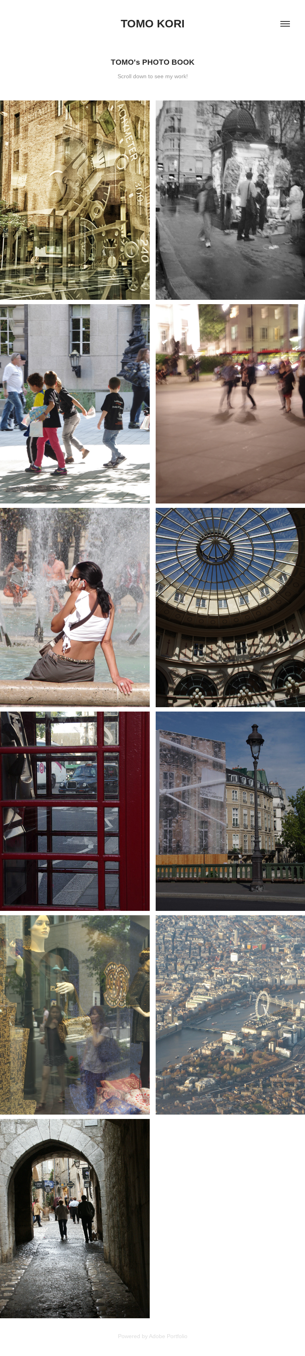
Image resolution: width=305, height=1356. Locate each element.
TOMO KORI (153, 23)
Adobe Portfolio (168, 1336)
